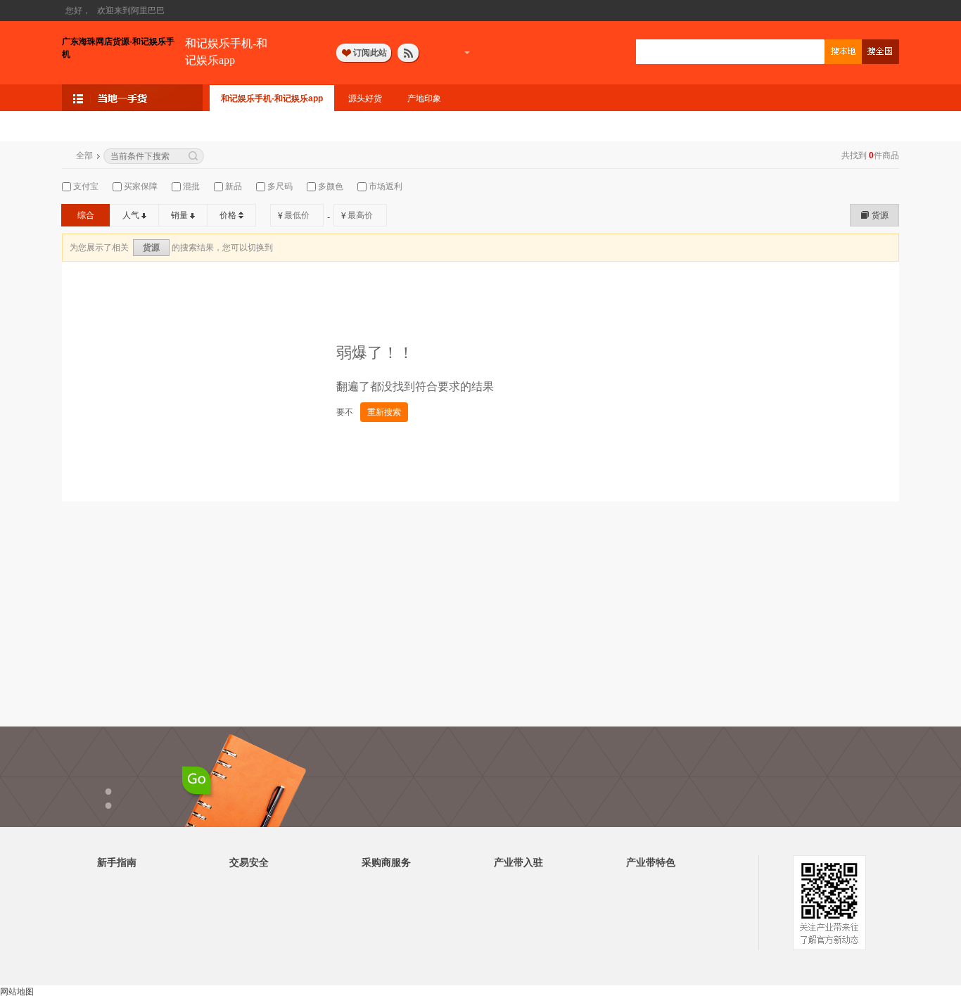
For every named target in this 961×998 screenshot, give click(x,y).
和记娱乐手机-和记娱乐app (226, 51)
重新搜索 (384, 412)
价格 (227, 215)
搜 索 (843, 51)
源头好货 (365, 98)
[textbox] (730, 52)
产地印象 (424, 98)
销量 (179, 215)
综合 (85, 215)
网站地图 (17, 992)
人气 (130, 215)
